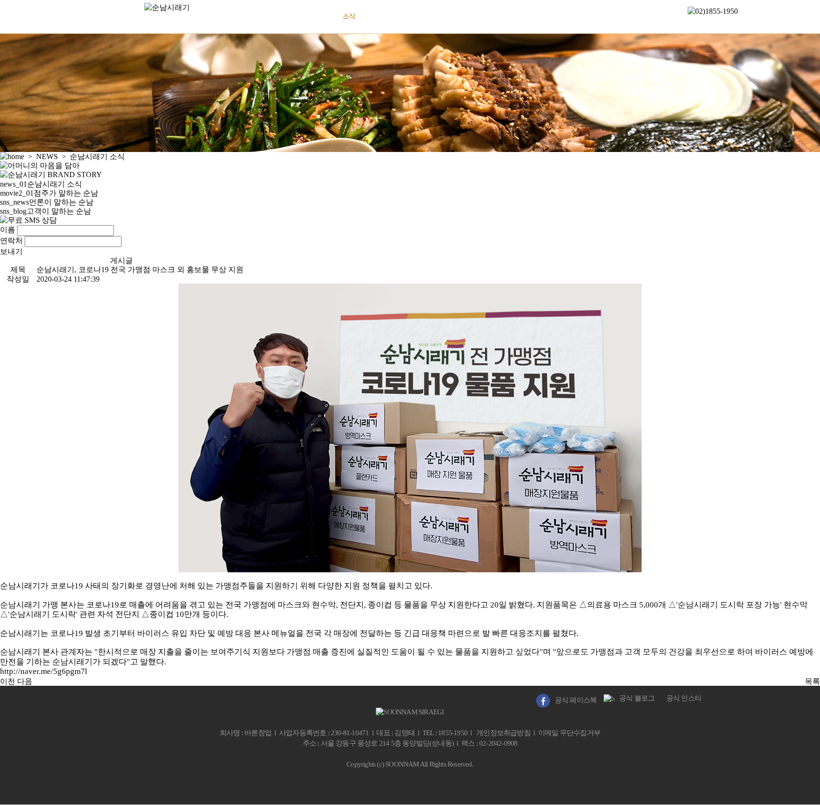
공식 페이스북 (573, 700)
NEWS (349, 16)
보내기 (11, 251)
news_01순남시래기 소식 (41, 184)
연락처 (11, 241)
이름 (7, 230)
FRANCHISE (536, 16)
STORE (473, 16)
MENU (412, 16)
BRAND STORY (280, 16)
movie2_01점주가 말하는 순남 (49, 193)
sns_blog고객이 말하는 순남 (45, 211)
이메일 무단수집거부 (569, 733)
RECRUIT (596, 16)
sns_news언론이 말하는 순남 (46, 202)
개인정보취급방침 (503, 733)
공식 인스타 (681, 698)
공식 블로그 (634, 698)
